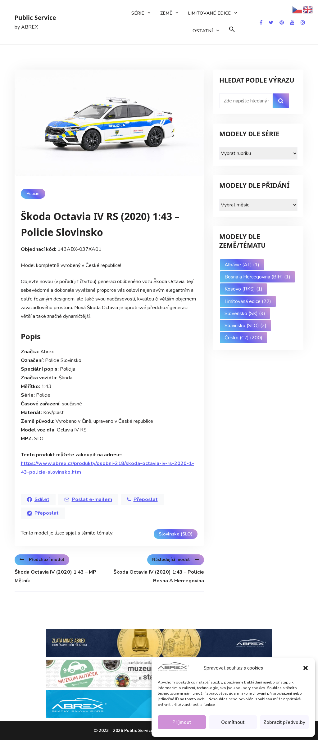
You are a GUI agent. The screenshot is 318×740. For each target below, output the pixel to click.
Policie (33, 193)
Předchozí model (46, 559)
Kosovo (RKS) (243, 289)
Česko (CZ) (243, 337)
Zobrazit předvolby (284, 722)
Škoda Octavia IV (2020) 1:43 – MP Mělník (55, 576)
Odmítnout (232, 722)
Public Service (35, 17)
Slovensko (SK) (245, 313)
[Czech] (297, 9)
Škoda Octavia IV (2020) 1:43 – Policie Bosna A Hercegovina (158, 576)
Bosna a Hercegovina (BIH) (257, 276)
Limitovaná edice (248, 301)
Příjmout (181, 722)
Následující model (171, 559)
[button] (305, 668)
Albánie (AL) (242, 264)
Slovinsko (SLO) (176, 534)
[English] (308, 9)
